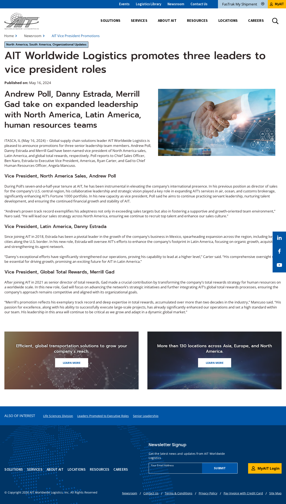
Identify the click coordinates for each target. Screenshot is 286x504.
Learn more (71, 363)
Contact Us (199, 4)
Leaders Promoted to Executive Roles (103, 416)
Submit (219, 468)
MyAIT (279, 4)
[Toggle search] (275, 21)
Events (124, 4)
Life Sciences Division (58, 416)
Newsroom (175, 4)
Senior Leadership (145, 416)
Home (9, 36)
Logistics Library (148, 4)
